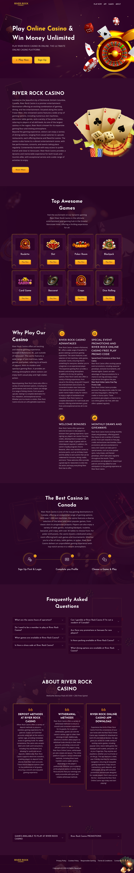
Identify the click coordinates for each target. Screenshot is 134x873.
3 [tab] (66, 806)
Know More (20, 170)
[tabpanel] (30, 744)
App (105, 4)
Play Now (98, 4)
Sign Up (42, 60)
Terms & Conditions (105, 861)
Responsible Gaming (88, 861)
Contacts (117, 861)
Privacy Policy (61, 861)
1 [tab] (62, 806)
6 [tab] (71, 806)
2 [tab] (64, 806)
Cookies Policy (73, 861)
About (118, 4)
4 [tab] (67, 806)
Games (111, 4)
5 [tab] (69, 806)
